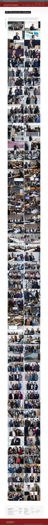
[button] (5, 27)
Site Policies (37, 524)
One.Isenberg (36, 3)
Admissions (40, 3)
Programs (25, 508)
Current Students (33, 511)
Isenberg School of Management (10, 5)
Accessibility (41, 524)
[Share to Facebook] (5, 20)
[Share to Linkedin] (5, 23)
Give (42, 1)
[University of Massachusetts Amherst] (7, 522)
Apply (40, 1)
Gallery (8, 7)
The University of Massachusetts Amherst (10, 1)
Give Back (20, 511)
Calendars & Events (26, 512)
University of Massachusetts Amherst (31, 524)
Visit (38, 1)
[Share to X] (5, 22)
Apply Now (20, 508)
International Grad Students (38, 511)
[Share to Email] (5, 25)
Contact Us (43, 3)
